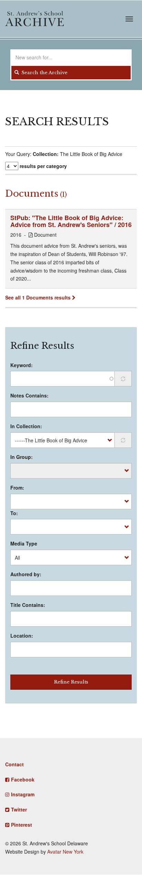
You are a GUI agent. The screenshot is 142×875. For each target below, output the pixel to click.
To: (14, 513)
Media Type (23, 543)
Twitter (19, 809)
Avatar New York (65, 851)
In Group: (21, 456)
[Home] (34, 18)
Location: (21, 635)
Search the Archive (44, 73)
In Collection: (26, 426)
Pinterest (21, 824)
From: (17, 487)
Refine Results (71, 682)
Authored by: (25, 574)
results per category (43, 166)
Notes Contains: (29, 395)
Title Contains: (27, 604)
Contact (14, 764)
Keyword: (21, 365)
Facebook (22, 779)
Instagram (22, 794)
